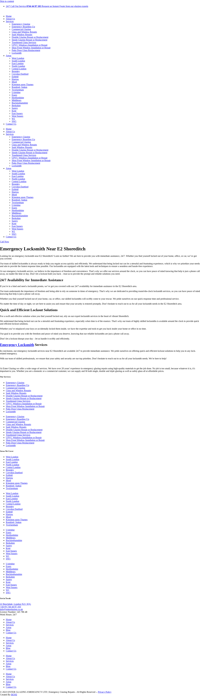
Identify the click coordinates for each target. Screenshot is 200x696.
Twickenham (18, 90)
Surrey (15, 108)
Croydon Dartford (20, 74)
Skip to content (7, 1)
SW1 (14, 121)
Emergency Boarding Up (23, 26)
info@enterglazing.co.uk (11, 609)
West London (18, 58)
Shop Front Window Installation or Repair (31, 47)
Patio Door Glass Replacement (26, 50)
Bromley (16, 71)
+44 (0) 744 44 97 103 (10, 606)
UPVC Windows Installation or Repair (29, 45)
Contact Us (11, 124)
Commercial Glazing (21, 29)
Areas (8, 55)
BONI (14, 694)
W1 (13, 118)
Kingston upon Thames (22, 84)
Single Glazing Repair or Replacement (29, 40)
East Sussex (17, 113)
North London (18, 66)
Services (10, 21)
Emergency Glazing (21, 24)
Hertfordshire (18, 97)
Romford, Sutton (19, 87)
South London (18, 61)
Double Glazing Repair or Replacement (30, 37)
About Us (10, 19)
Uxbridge (16, 92)
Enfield (15, 76)
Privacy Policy (104, 692)
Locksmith (17, 53)
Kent (14, 111)
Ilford (14, 82)
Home (9, 16)
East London (18, 63)
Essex (14, 95)
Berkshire (16, 105)
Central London (19, 68)
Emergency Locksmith (17, 345)
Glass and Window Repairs (24, 32)
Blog (8, 630)
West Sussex (17, 116)
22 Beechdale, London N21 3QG (15, 604)
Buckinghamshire (20, 103)
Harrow (15, 79)
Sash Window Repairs (22, 34)
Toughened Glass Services (24, 42)
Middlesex (16, 100)
